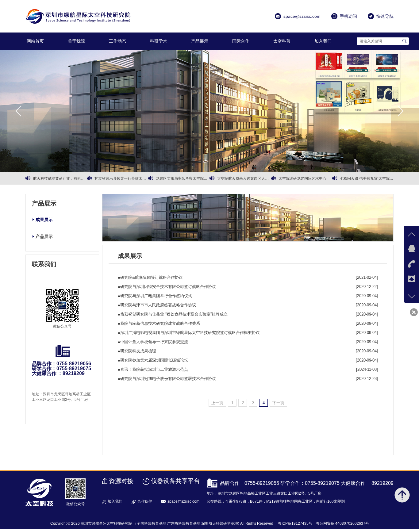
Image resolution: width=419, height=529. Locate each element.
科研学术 (158, 41)
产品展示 (199, 41)
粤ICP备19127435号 (295, 523)
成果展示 (44, 219)
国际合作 (240, 41)
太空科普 (281, 41)
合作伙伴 (144, 501)
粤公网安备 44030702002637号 (342, 523)
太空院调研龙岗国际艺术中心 (302, 178)
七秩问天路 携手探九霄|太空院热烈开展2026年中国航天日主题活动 (367, 178)
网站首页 (35, 41)
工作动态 (117, 41)
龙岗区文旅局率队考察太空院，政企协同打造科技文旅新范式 (183, 178)
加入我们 (323, 41)
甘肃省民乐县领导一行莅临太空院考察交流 (121, 178)
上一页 (217, 403)
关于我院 (76, 41)
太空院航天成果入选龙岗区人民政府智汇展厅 (244, 178)
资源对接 (121, 480)
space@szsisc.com (183, 501)
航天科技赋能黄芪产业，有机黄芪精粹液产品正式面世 (60, 178)
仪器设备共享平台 (175, 480)
